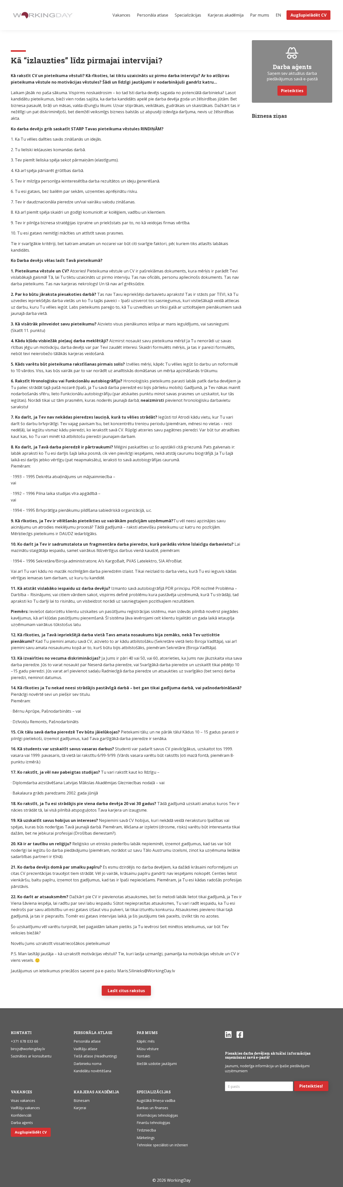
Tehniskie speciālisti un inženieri (162, 1145)
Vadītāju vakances (25, 1107)
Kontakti (143, 1056)
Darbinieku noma (87, 1063)
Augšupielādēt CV (31, 1132)
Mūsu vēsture (148, 1048)
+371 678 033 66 (24, 1041)
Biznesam (82, 1100)
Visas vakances (23, 1100)
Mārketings (146, 1137)
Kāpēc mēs (146, 1041)
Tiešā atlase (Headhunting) (95, 1056)
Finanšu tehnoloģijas (153, 1122)
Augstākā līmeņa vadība (156, 1100)
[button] (311, 1086)
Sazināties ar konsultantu (31, 1056)
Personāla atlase (87, 1041)
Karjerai (80, 1107)
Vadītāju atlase (85, 1048)
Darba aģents (22, 1122)
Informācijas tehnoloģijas (157, 1115)
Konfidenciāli (21, 1115)
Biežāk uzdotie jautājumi (157, 1063)
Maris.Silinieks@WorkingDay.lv (146, 971)
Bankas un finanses (152, 1107)
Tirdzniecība (146, 1130)
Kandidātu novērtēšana (92, 1070)
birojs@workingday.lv (28, 1048)
